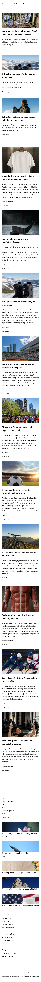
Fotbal (3, 515)
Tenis (3, 49)
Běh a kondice (6, 452)
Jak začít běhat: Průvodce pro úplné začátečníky (20, 889)
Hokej (3, 264)
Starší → (36, 784)
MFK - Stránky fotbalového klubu (13, 4)
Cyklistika (5, 578)
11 (27, 784)
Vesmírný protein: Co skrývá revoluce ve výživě (20, 872)
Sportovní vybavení (7, 201)
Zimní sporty (5, 92)
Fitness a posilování (7, 640)
